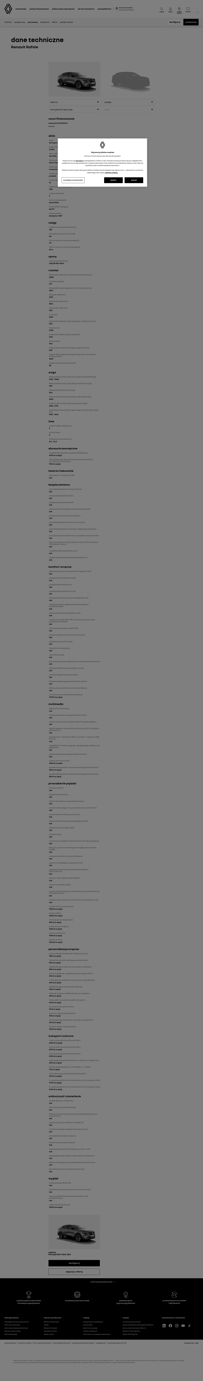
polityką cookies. (111, 173)
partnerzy (80, 161)
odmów (113, 180)
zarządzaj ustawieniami (73, 180)
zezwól (134, 180)
